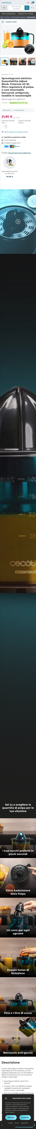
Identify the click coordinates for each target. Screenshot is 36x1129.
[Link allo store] (6, 2)
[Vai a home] (2, 17)
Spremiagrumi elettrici (19, 153)
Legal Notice (24, 1123)
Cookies (10, 1123)
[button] (33, 61)
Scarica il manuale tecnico (24, 121)
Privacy (16, 1123)
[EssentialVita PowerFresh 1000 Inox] (9, 162)
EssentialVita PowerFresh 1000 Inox (10, 172)
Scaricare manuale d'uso (8, 121)
